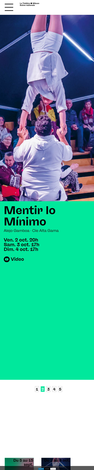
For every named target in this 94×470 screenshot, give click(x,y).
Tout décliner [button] (47, 468)
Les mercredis (44, 210)
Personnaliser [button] (53, 468)
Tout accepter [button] (41, 468)
